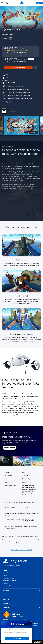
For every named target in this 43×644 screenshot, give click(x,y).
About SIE (5, 573)
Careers (5, 575)
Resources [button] (6, 603)
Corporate (6, 583)
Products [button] (6, 591)
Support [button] (6, 599)
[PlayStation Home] (21, 3)
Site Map (37, 636)
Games (10, 566)
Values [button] (5, 595)
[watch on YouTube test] (33, 132)
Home (4, 566)
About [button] (5, 570)
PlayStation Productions (9, 580)
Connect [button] (6, 607)
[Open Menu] (2, 3)
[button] (21, 125)
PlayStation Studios (8, 578)
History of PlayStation (9, 586)
